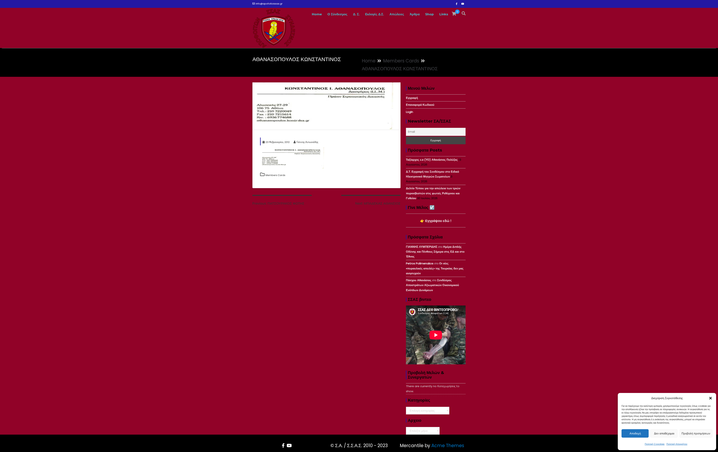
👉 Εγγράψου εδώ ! (435, 220)
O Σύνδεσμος (337, 14)
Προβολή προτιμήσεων (696, 433)
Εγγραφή (412, 98)
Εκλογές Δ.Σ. (374, 14)
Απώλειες (396, 14)
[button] (710, 398)
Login (409, 112)
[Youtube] (463, 4)
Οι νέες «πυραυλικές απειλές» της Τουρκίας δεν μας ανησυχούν (435, 268)
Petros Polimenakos (419, 263)
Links (443, 14)
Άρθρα (415, 14)
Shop (429, 14)
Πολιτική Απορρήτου (676, 444)
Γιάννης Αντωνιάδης (307, 142)
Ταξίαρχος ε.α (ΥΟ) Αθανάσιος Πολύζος (432, 160)
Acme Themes (447, 445)
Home (317, 14)
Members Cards (275, 175)
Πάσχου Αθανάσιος (418, 280)
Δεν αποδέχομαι (664, 433)
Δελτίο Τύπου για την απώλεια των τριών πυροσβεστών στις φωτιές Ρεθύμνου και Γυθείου (433, 193)
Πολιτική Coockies (655, 444)
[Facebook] (457, 4)
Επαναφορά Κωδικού (420, 105)
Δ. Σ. (356, 14)
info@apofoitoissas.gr (269, 3)
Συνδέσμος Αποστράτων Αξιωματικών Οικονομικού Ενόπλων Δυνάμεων (432, 285)
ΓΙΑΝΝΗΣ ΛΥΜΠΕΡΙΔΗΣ (421, 247)
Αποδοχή (635, 433)
